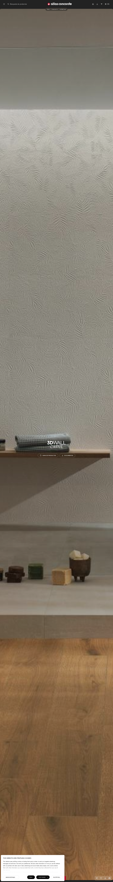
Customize (42, 877)
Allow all (56, 877)
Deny (31, 877)
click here (46, 872)
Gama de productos (49, 455)
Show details (10, 877)
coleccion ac (55, 9)
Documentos (68, 455)
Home (48, 9)
